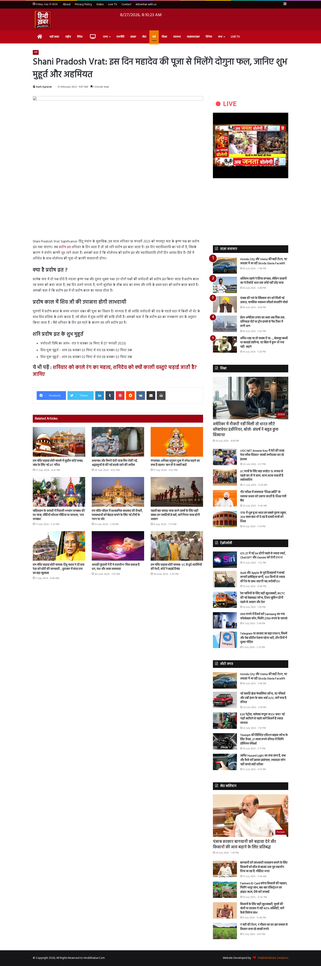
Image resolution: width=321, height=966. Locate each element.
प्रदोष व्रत (65, 247)
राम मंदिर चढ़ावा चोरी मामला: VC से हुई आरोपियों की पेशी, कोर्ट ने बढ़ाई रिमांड (176, 567)
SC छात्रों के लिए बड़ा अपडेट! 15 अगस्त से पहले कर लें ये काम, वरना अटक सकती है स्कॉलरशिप (261, 475)
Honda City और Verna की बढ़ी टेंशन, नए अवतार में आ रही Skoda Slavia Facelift (263, 261)
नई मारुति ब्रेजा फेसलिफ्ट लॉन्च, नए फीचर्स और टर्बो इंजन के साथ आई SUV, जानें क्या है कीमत (263, 698)
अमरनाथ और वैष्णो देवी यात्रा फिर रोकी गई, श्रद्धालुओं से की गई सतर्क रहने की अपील (115, 463)
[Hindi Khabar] (42, 19)
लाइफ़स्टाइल (193, 37)
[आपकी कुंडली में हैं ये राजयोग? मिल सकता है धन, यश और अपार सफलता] (118, 546)
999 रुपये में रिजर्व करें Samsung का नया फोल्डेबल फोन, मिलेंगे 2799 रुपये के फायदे (263, 616)
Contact (126, 4)
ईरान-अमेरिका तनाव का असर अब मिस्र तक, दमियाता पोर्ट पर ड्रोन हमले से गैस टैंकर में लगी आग (262, 322)
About (67, 4)
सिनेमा (209, 37)
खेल (144, 37)
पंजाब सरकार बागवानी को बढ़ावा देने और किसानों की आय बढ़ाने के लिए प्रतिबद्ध (244, 844)
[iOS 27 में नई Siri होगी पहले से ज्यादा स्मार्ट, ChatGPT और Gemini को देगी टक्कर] (225, 559)
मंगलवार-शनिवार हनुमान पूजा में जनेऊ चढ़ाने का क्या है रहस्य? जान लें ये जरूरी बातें (175, 463)
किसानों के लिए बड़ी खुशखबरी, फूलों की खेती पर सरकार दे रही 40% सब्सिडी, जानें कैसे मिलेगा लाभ (262, 908)
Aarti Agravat (44, 87)
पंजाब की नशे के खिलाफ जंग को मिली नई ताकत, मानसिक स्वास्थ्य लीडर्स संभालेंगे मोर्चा (264, 300)
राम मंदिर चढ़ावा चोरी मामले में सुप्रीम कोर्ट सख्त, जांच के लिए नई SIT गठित (58, 463)
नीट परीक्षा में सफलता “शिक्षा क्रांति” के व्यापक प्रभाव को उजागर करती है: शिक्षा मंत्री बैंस (263, 496)
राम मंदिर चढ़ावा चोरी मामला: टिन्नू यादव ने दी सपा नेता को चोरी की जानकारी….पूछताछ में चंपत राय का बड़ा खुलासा (58, 569)
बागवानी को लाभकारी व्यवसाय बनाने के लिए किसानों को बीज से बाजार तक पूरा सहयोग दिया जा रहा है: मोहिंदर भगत (264, 867)
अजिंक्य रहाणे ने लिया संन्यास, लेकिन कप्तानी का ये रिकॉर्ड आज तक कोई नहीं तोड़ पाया (263, 281)
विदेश (80, 37)
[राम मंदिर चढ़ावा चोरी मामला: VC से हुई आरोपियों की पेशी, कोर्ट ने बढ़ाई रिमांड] (177, 546)
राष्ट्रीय (68, 37)
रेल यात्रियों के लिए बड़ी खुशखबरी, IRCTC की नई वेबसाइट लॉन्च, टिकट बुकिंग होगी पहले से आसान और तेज (262, 598)
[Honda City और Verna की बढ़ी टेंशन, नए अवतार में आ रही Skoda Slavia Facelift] (225, 265)
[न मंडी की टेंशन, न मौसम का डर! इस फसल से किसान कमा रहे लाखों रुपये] (225, 931)
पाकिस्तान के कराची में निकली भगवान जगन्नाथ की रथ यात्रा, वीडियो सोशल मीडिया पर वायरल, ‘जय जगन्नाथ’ (59, 515)
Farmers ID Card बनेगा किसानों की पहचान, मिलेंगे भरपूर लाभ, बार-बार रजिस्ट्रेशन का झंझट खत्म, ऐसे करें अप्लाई (263, 888)
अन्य (220, 37)
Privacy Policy (83, 4)
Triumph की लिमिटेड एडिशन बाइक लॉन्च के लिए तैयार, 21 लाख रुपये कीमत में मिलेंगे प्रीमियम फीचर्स (264, 739)
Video (100, 4)
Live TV (112, 4)
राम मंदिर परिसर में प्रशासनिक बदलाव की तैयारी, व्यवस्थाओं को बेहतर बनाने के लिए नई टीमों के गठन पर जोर (117, 515)
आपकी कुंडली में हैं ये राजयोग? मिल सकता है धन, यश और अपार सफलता (116, 567)
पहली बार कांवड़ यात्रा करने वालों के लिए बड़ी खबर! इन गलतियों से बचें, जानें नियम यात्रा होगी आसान (175, 515)
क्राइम (133, 37)
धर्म (154, 37)
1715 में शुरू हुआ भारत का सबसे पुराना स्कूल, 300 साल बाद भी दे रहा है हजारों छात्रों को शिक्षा (263, 517)
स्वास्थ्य (177, 37)
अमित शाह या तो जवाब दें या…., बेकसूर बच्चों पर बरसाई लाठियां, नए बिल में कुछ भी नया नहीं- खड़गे (264, 342)
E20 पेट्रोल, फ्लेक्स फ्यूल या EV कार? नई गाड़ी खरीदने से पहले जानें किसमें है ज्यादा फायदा (262, 719)
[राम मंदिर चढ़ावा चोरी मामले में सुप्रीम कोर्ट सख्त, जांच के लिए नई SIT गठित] (59, 442)
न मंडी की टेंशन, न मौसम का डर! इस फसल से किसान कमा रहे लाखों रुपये (264, 927)
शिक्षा (164, 37)
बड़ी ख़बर (54, 37)
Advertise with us (146, 4)
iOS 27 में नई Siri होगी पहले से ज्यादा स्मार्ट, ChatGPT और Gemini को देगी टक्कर (263, 555)
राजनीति (120, 37)
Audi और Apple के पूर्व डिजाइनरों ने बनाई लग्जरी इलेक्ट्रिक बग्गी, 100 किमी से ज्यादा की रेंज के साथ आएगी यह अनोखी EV (262, 577)
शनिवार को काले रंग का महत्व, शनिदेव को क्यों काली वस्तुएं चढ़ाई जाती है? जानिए (115, 371)
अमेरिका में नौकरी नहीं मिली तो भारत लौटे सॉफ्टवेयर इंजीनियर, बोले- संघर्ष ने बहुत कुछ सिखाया (245, 429)
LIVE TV (235, 37)
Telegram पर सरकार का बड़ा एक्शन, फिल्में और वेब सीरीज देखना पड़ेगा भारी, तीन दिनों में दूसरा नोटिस (263, 638)
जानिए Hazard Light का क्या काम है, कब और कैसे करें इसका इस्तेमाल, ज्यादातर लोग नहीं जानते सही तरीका (263, 760)
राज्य (105, 37)
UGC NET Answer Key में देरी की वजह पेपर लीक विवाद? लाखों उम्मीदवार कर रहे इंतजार (262, 455)
